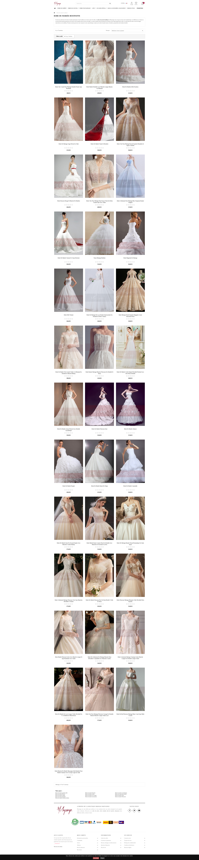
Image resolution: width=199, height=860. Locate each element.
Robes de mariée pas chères (121, 794)
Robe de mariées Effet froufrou (130, 87)
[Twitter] (134, 810)
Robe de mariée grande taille (61, 792)
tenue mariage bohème (99, 258)
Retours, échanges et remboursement (108, 842)
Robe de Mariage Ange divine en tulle (69, 144)
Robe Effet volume (68, 315)
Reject (102, 858)
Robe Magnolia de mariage (130, 258)
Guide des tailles (104, 838)
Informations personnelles (82, 838)
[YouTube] (139, 810)
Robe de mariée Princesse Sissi (99, 429)
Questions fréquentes (105, 845)
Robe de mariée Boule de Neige (99, 486)
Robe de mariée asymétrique (121, 792)
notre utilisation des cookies (126, 855)
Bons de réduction (81, 847)
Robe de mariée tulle (119, 795)
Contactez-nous (127, 838)
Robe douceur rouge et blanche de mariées (68, 201)
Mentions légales (127, 847)
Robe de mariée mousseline (91, 796)
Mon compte (81, 835)
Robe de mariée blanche (90, 792)
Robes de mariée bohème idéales (62, 798)
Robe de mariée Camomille (130, 486)
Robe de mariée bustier (60, 794)
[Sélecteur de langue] (127, 3)
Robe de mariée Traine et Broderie (99, 144)
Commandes (79, 840)
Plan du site (103, 847)
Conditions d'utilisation (129, 845)
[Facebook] (129, 810)
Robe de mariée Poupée (69, 486)
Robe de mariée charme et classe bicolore (69, 258)
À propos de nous (127, 840)
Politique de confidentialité (130, 842)
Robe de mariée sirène (90, 794)
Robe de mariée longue (60, 795)
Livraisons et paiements (106, 840)
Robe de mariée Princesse (120, 796)
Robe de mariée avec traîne (91, 795)
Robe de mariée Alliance (130, 429)
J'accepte (96, 858)
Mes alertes (79, 849)
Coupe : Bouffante (68, 36)
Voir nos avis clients (58, 846)
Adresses (79, 845)
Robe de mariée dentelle (60, 796)
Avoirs (78, 842)
